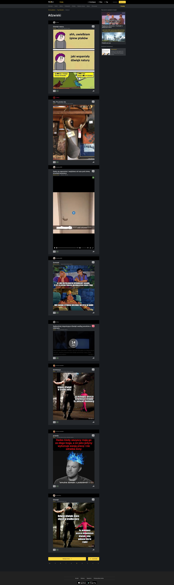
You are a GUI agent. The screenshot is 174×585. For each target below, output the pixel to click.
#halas (71, 264)
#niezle (62, 103)
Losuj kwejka (94, 558)
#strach (66, 329)
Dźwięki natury (58, 27)
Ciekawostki (67, 6)
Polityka (73, 6)
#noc (66, 501)
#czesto (71, 103)
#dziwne (68, 371)
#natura (59, 28)
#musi (69, 103)
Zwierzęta (50, 6)
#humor (62, 371)
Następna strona (66, 558)
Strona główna (51, 10)
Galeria (61, 6)
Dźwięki (56, 500)
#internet (59, 329)
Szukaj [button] (123, 6)
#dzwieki (65, 28)
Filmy (100, 2)
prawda (56, 436)
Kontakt (77, 578)
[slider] (66, 247)
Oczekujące (92, 2)
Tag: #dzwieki (60, 10)
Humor (56, 6)
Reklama (83, 578)
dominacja (57, 370)
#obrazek (59, 103)
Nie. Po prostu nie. (59, 102)
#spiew (68, 28)
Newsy (88, 6)
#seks (65, 264)
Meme (54, 371)
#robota (72, 437)
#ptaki (62, 28)
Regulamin (89, 578)
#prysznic (62, 174)
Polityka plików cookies (99, 578)
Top (107, 2)
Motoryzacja (94, 6)
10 (49, 563)
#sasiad (62, 264)
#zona (65, 437)
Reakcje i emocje (81, 6)
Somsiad (56, 262)
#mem (65, 371)
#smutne (62, 437)
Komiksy (54, 28)
